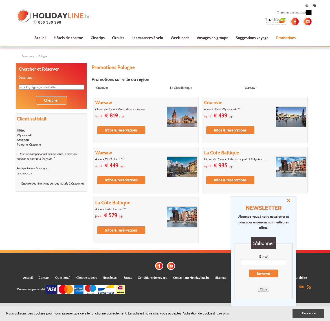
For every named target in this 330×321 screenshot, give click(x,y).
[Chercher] (308, 12)
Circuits (118, 37)
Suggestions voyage (252, 37)
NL (306, 5)
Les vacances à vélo (147, 37)
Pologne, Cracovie (29, 144)
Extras (127, 277)
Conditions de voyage (152, 277)
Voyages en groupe (212, 37)
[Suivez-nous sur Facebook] (295, 21)
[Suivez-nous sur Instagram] (308, 21)
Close (263, 289)
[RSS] (309, 286)
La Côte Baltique (181, 87)
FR (314, 5)
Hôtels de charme (68, 37)
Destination (26, 77)
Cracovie (102, 87)
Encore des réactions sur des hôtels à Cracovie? (52, 183)
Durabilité (300, 277)
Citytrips (98, 37)
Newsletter (110, 277)
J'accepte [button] (308, 313)
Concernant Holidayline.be (191, 277)
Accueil (40, 37)
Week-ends (180, 37)
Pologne (43, 56)
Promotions (286, 37)
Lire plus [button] (223, 313)
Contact (44, 277)
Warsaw (249, 87)
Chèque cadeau (86, 277)
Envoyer (264, 273)
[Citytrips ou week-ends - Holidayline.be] (76, 17)
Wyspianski (24, 135)
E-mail (263, 256)
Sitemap (221, 277)
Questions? (62, 277)
